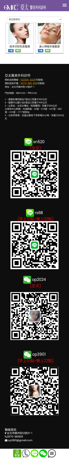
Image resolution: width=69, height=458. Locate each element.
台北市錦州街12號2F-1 (19, 433)
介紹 (11, 50)
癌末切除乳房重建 (19, 46)
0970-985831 (15, 436)
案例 (18, 50)
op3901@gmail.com (20, 440)
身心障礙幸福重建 (49, 46)
